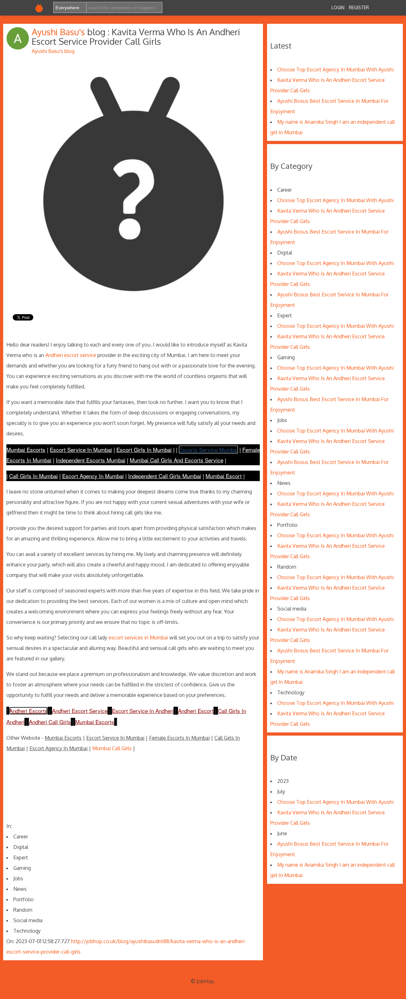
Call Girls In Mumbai (33, 476)
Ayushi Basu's (59, 31)
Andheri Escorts (28, 711)
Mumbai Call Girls (112, 748)
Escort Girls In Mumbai (144, 449)
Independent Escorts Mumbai (90, 460)
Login (337, 7)
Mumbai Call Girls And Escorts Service (176, 460)
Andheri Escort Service (80, 711)
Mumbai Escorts (25, 449)
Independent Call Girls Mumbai (164, 476)
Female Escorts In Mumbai (179, 738)
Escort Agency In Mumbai (93, 476)
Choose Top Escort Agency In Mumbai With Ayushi (335, 69)
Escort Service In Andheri (143, 711)
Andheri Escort (195, 711)
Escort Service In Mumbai (81, 449)
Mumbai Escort (224, 476)
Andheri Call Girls (50, 722)
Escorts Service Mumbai (208, 449)
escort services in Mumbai (138, 637)
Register (359, 7)
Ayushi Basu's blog (53, 51)
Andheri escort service (70, 355)
